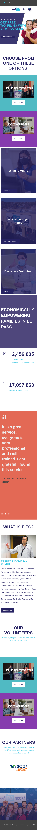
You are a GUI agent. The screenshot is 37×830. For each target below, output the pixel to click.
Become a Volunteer (18, 271)
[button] (18, 102)
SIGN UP (7, 291)
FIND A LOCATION (10, 241)
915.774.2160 (9, 2)
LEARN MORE (7, 36)
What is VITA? (18, 170)
